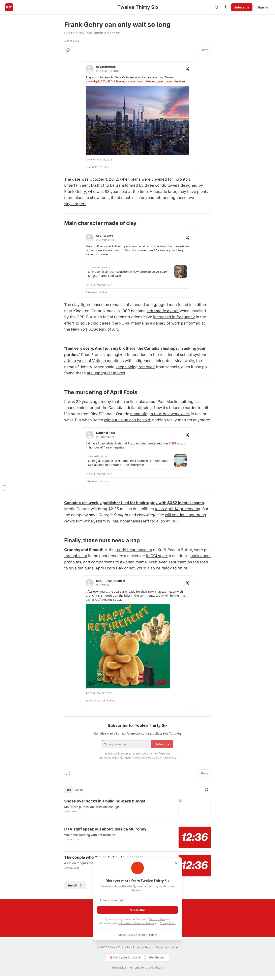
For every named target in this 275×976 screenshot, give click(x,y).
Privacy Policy (168, 923)
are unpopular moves (106, 373)
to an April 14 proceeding (177, 509)
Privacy (137, 947)
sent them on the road (188, 562)
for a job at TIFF (164, 521)
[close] (176, 863)
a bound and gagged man (153, 304)
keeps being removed (135, 367)
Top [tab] (69, 790)
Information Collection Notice (136, 923)
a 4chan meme (133, 562)
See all (72, 885)
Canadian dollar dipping (130, 407)
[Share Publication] (225, 7)
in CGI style (156, 556)
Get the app (157, 957)
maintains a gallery (148, 323)
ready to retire (174, 568)
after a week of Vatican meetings (94, 360)
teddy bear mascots (134, 549)
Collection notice (166, 947)
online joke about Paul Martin (152, 401)
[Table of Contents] (4, 488)
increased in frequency (174, 317)
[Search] (217, 7)
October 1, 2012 (104, 179)
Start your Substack (127, 957)
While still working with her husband (89, 835)
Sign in (262, 7)
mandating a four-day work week (160, 414)
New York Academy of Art (94, 329)
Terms (149, 947)
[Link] (58, 223)
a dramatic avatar (163, 311)
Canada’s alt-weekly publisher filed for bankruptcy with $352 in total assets (134, 502)
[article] (137, 809)
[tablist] (75, 790)
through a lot (75, 556)
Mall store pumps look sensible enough (91, 807)
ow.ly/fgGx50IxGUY (99, 81)
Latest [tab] (79, 790)
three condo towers (162, 185)
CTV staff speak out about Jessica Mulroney (105, 829)
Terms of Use (157, 919)
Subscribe (241, 7)
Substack (118, 967)
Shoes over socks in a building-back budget (104, 801)
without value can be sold (127, 420)
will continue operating (185, 515)
